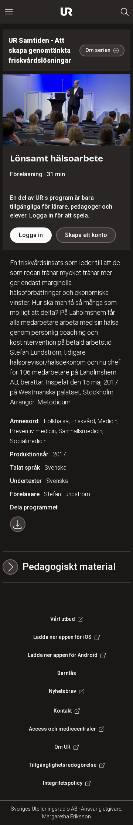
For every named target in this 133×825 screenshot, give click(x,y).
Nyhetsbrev (62, 691)
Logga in (31, 235)
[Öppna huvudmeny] (8, 11)
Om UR (62, 747)
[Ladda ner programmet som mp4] (17, 524)
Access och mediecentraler (62, 729)
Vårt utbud (62, 619)
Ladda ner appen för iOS (62, 637)
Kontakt (63, 711)
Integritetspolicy (62, 783)
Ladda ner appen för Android (63, 655)
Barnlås (66, 673)
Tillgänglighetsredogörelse (62, 765)
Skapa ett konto (86, 235)
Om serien (97, 50)
